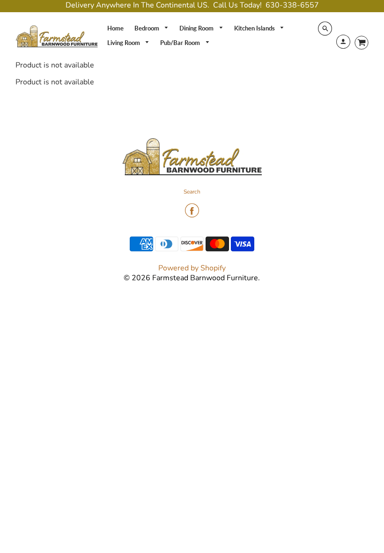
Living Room (124, 42)
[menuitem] (115, 28)
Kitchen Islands (255, 28)
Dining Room (197, 28)
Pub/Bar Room (180, 42)
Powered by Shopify (192, 268)
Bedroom (147, 28)
